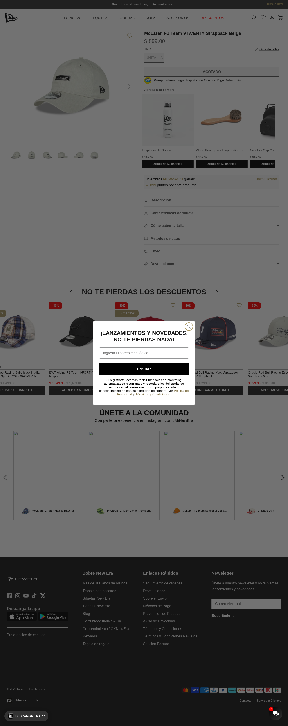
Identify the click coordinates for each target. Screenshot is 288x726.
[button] (26, 716)
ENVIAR (144, 369)
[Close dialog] (189, 327)
